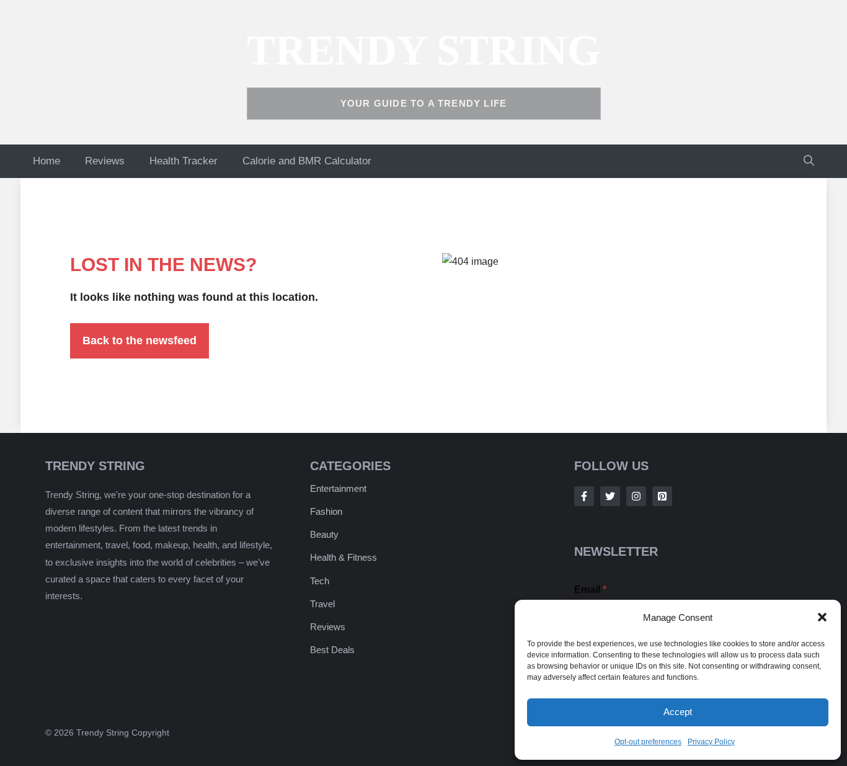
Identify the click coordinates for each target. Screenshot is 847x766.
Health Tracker (183, 161)
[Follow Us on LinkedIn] (662, 496)
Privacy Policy (711, 741)
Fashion (326, 511)
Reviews (105, 161)
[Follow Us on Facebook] (584, 496)
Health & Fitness (343, 557)
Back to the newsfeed (139, 340)
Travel (322, 604)
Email (590, 589)
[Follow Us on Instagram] (636, 496)
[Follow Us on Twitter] (610, 496)
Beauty (324, 534)
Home (46, 161)
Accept (677, 711)
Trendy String (424, 50)
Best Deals (332, 649)
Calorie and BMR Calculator (306, 161)
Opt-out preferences (647, 741)
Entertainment (338, 488)
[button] (822, 617)
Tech (319, 581)
